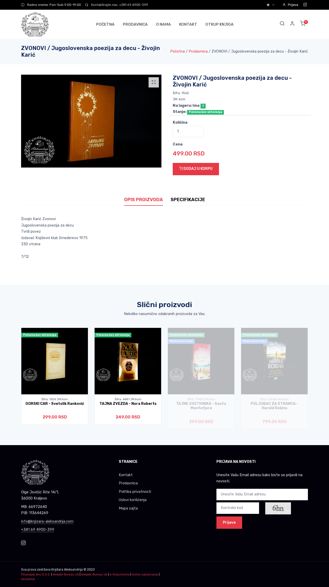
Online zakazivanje (145, 574)
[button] (292, 24)
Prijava (293, 5)
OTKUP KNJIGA (219, 24)
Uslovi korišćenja (133, 500)
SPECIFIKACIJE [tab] (188, 199)
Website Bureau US (66, 574)
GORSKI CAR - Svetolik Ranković (54, 404)
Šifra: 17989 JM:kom (201, 399)
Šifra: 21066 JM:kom (274, 399)
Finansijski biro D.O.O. (35, 574)
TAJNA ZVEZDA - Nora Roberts (128, 404)
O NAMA (163, 24)
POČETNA (105, 24)
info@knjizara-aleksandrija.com (47, 521)
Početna (177, 51)
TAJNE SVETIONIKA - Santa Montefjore (201, 406)
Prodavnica (198, 51)
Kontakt (126, 475)
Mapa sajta (128, 508)
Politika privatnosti (135, 492)
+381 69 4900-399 (37, 529)
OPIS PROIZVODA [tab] (143, 199)
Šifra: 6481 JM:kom (128, 399)
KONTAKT (188, 24)
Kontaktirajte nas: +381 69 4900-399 (119, 5)
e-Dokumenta (119, 574)
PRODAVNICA (135, 24)
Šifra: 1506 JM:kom (54, 399)
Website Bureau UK (94, 574)
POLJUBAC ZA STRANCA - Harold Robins (274, 406)
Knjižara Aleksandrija (67, 569)
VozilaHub (28, 579)
